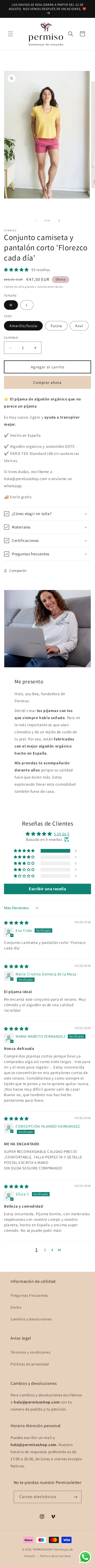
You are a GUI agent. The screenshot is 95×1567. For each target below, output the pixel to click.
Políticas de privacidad (30, 1364)
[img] (16, 922)
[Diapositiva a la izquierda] (36, 220)
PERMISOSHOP (43, 1549)
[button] (10, 34)
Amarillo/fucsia (23, 325)
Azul (79, 325)
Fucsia (56, 325)
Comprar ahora (47, 382)
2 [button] (45, 1249)
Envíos (16, 1307)
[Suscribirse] (75, 1497)
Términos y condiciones (30, 1352)
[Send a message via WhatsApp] (85, 1557)
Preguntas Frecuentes (29, 1295)
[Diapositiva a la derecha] (59, 220)
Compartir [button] (18, 570)
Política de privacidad (55, 1556)
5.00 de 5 (61, 833)
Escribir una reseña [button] (47, 889)
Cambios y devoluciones (31, 1319)
